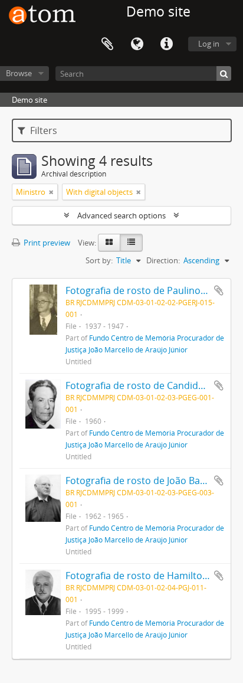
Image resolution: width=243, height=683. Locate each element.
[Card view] (109, 242)
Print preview (46, 242)
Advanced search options (121, 215)
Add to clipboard (219, 290)
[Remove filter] (51, 192)
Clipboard (107, 44)
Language (137, 44)
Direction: (163, 260)
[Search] (223, 73)
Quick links (166, 44)
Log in (208, 43)
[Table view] (131, 242)
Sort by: (99, 260)
